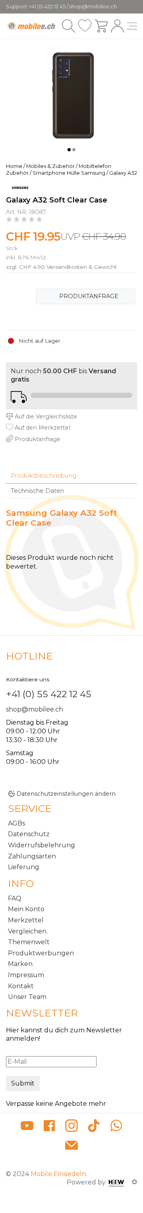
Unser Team (27, 997)
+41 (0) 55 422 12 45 (48, 694)
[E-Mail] (71, 1146)
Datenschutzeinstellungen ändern (66, 793)
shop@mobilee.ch (34, 709)
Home (14, 166)
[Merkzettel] (84, 26)
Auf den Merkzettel (41, 427)
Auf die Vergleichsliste (45, 416)
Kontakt (21, 986)
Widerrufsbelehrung (41, 845)
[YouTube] (27, 1127)
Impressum (26, 975)
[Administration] (134, 1182)
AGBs (16, 823)
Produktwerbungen (41, 953)
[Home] (32, 26)
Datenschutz (29, 834)
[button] (69, 149)
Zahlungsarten (32, 856)
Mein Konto (26, 909)
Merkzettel (26, 920)
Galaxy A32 (123, 173)
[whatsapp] (116, 1127)
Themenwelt (29, 942)
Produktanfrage (88, 296)
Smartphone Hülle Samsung (69, 173)
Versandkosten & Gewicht (81, 267)
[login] (117, 26)
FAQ (14, 898)
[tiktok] (93, 1127)
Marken (20, 964)
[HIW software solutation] (117, 1182)
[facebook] (49, 1127)
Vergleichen (27, 931)
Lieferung (23, 867)
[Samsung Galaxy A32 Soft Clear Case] (71, 94)
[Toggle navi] (132, 26)
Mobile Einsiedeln (58, 1174)
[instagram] (71, 1127)
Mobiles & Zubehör (50, 166)
